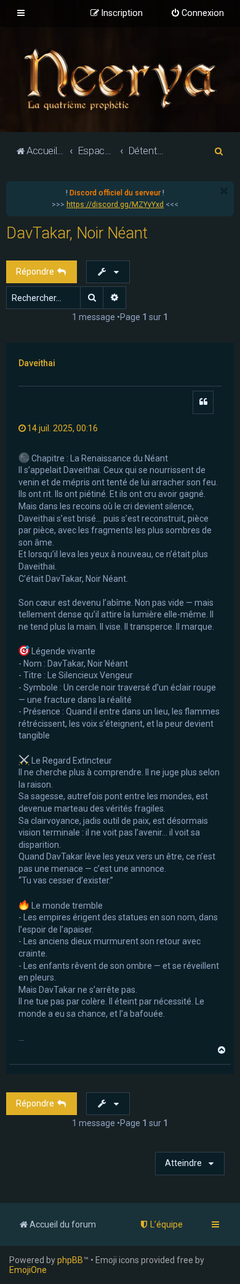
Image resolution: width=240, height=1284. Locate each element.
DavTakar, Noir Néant (77, 233)
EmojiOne (28, 1270)
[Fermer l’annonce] (224, 191)
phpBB (70, 1260)
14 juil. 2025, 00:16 (62, 428)
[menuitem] (197, 13)
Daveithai (36, 363)
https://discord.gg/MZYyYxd (115, 204)
